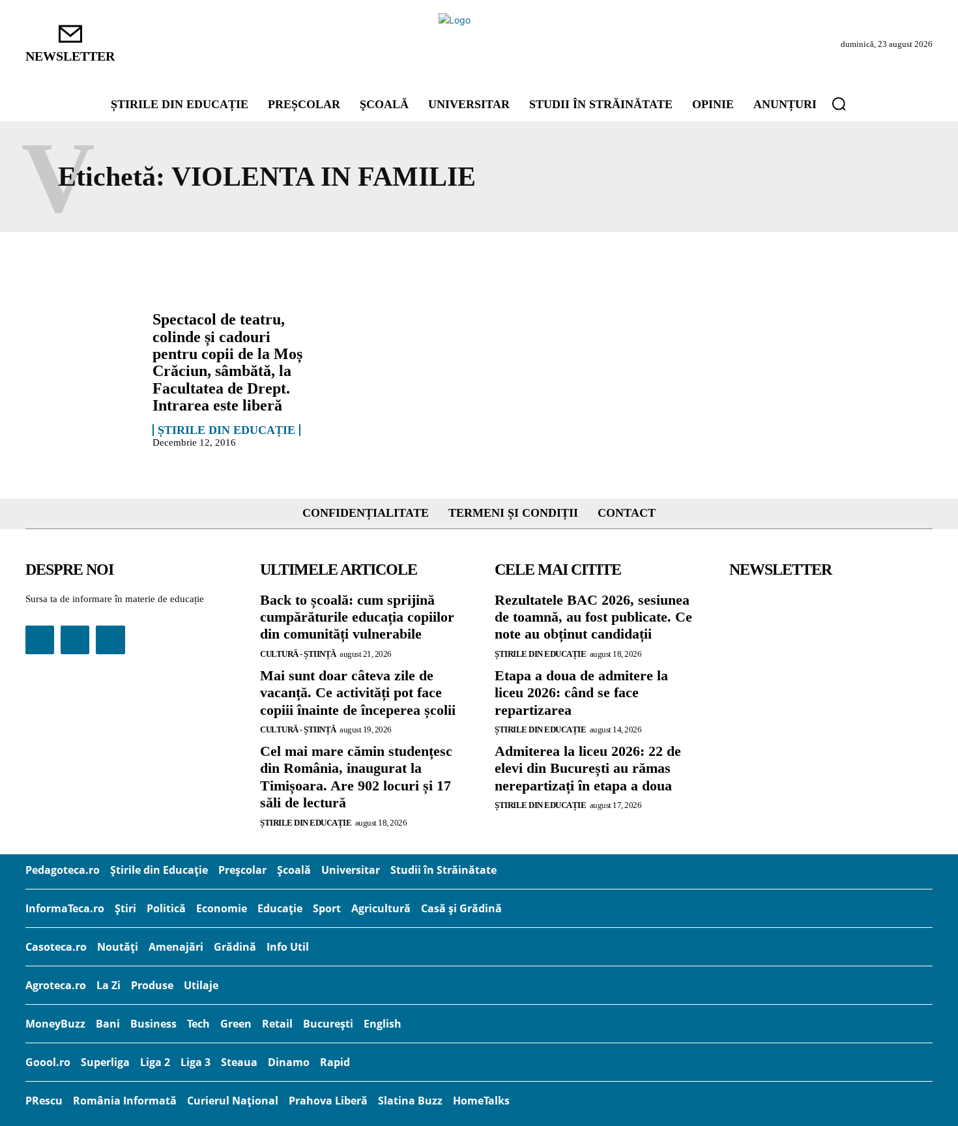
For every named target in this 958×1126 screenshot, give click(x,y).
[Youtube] (110, 640)
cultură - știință (298, 654)
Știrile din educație (226, 430)
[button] (838, 103)
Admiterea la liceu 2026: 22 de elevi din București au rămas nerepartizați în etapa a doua (588, 768)
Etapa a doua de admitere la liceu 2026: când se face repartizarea (581, 692)
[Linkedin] (75, 640)
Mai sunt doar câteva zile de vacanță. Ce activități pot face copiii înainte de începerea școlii (358, 692)
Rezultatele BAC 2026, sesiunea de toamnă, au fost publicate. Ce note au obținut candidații (593, 617)
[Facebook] (39, 640)
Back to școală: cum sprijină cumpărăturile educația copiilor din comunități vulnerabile (357, 617)
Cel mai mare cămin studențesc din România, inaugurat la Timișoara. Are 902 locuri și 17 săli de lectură (356, 777)
